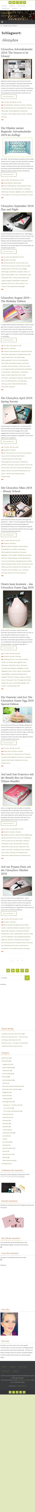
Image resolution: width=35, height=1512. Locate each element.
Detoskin (22, 910)
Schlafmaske (17, 921)
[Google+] (17, 2)
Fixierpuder (4, 652)
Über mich (12, 6)
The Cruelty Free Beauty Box (11, 1091)
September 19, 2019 (18, 254)
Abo (27, 260)
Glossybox (17, 105)
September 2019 (6, 279)
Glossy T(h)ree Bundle (15, 827)
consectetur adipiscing (25, 1360)
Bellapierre (15, 536)
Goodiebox (5, 1104)
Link (23, 190)
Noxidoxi (16, 664)
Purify (3, 550)
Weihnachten (5, 838)
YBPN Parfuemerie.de (8, 1141)
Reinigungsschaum (21, 550)
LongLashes (27, 742)
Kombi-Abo (20, 742)
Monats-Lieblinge (7, 1054)
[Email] (24, 2)
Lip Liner (15, 830)
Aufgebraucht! (6, 1045)
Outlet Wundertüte (7, 1128)
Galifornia (26, 824)
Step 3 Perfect (20, 279)
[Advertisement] (17, 986)
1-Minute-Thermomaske (10, 346)
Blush (15, 822)
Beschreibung (23, 536)
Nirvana (17, 1366)
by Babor (15, 539)
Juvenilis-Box (6, 1110)
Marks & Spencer (6, 192)
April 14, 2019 (16, 531)
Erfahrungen (5, 110)
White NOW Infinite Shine (20, 377)
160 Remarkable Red (9, 260)
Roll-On (19, 553)
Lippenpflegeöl (5, 661)
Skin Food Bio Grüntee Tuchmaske (23, 924)
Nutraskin (10, 921)
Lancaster (26, 915)
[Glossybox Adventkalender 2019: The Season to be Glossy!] (17, 69)
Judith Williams (18, 915)
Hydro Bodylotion (13, 360)
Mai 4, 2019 (15, 439)
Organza (22, 664)
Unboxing (15, 8)
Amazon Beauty (5, 187)
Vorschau (4, 116)
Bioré (30, 346)
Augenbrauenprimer (9, 819)
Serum (13, 279)
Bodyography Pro (6, 539)
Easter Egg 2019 (18, 650)
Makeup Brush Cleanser (25, 544)
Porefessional (17, 833)
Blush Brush (4, 349)
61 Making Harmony (9, 647)
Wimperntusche (25, 838)
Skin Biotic (24, 556)
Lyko (3, 1119)
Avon (17, 647)
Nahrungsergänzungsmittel (22, 918)
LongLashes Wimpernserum (19, 661)
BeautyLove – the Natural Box (12, 1085)
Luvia (2, 363)
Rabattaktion (16, 276)
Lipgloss (15, 544)
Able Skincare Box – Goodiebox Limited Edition (14, 1023)
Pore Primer (9, 833)
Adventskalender (8, 105)
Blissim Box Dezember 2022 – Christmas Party (14, 1017)
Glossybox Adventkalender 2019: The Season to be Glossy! (17, 53)
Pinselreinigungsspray (23, 547)
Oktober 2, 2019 (16, 102)
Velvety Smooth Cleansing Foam (17, 561)
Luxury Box (5, 1116)
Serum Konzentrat (6, 924)
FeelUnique (4, 190)
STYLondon (4, 371)
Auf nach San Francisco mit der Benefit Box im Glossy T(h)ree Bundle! (17, 762)
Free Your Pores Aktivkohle (20, 355)
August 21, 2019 (16, 341)
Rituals (14, 553)
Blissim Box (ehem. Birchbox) (10, 1069)
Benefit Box (9, 822)
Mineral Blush (7, 366)
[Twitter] (13, 2)
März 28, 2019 (16, 734)
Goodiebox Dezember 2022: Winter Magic (13, 1014)
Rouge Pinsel (14, 368)
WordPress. (23, 1366)
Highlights (18, 190)
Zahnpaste (12, 379)
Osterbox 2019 (5, 745)
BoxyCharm (5, 1076)
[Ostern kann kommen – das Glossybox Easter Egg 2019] (17, 597)
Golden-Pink (5, 830)
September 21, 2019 (18, 179)
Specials (23, 105)
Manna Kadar (22, 274)
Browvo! (19, 822)
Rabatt (14, 113)
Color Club (18, 445)
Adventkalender (11, 184)
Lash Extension (23, 271)
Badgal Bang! (28, 819)
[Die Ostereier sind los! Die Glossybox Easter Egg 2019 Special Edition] (17, 701)
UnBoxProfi (6, 13)
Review (19, 113)
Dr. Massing (10, 650)
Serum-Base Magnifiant (19, 669)
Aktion (29, 184)
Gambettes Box (6, 1097)
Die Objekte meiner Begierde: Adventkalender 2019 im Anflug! (16, 130)
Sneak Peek (23, 192)
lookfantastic (29, 190)
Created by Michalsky (13, 910)
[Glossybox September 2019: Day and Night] (17, 219)
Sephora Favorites (7, 1134)
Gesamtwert (23, 110)
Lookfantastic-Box (7, 1113)
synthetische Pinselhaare (16, 371)
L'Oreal (7, 459)
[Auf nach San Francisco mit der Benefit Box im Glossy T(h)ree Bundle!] (17, 779)
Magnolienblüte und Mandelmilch (15, 363)
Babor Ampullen (8, 907)
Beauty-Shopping (7, 1048)
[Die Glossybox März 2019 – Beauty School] (17, 496)
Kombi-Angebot (9, 271)
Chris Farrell (14, 265)
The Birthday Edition (11, 374)
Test (20, 558)
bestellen (9, 739)
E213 (15, 352)
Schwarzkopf (25, 921)
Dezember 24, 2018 (17, 813)
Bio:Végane (17, 907)
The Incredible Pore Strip (16, 929)
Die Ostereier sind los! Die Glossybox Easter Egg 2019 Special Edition (17, 686)
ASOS (12, 187)
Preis (13, 192)
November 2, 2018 (17, 901)
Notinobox (5, 1125)
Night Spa (4, 921)
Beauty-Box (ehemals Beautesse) (11, 1066)
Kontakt (4, 6)
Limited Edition (26, 658)
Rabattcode (24, 276)
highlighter (4, 544)
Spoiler (24, 113)
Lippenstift (22, 830)
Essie (24, 650)
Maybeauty (10, 918)
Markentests (6, 1051)
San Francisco (26, 833)
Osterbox (28, 664)
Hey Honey (29, 456)
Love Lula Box (7, 1088)
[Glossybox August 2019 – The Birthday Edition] (17, 308)
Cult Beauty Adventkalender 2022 (11, 1020)
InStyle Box (5, 1107)
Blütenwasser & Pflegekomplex (18, 349)
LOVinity (15, 274)
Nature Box (20, 459)
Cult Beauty (27, 187)
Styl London (22, 368)
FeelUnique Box (6, 1094)
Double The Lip (10, 824)
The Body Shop (22, 374)
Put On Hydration (10, 550)
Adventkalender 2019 (9, 108)
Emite (12, 450)
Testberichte (5, 8)
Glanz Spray (10, 456)
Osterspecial (9, 666)
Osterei (3, 666)
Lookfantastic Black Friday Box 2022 (11, 1026)
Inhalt (10, 113)
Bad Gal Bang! (20, 819)
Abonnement (10, 445)
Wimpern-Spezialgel (19, 282)
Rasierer (3, 462)
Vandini (10, 377)
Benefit (3, 822)
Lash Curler (13, 459)
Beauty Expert (19, 187)
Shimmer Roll (17, 556)
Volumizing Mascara (21, 835)
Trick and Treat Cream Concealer (15, 464)
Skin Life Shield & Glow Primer (10, 926)
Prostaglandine (21, 666)
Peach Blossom (15, 366)
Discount (29, 108)
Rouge (8, 368)
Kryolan (19, 658)
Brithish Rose (10, 352)
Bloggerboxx (6, 1073)
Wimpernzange (5, 467)
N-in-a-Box (6, 102)
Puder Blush (24, 366)
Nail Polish (11, 664)
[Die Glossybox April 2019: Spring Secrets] (17, 406)
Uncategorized (5, 1144)
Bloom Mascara (11, 263)
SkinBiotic (15, 558)
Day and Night (23, 265)
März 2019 (4, 547)
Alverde (3, 263)
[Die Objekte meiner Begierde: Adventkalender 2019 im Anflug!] (17, 146)
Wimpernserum (5, 748)
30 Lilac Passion (20, 260)
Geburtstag (4, 357)
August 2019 (24, 346)
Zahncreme (4, 379)
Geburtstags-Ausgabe (15, 357)
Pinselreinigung (12, 547)
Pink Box (4, 1131)
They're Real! (5, 835)
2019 (4, 184)
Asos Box (5, 1063)
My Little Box (6, 1122)
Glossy (17, 456)
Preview (17, 192)
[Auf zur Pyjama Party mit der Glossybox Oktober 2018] (17, 868)
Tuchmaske (25, 558)
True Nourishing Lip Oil (13, 672)
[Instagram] (10, 2)
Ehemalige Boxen (7, 1082)
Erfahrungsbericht (14, 110)
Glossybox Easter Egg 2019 (9, 655)
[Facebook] (20, 2)
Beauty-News (21, 6)
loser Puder (26, 360)
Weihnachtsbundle (15, 838)
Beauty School (7, 536)
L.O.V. (16, 271)
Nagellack (9, 276)
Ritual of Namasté (6, 553)
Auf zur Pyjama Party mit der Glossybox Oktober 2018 (16, 852)
